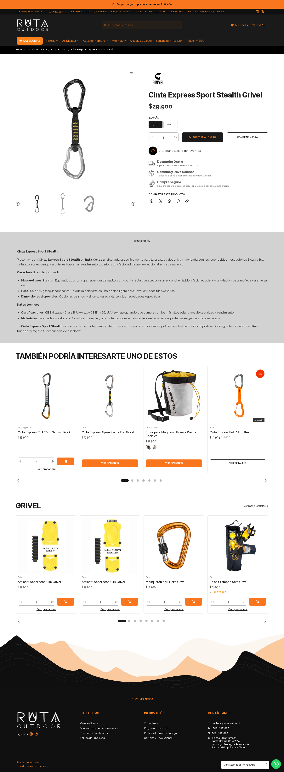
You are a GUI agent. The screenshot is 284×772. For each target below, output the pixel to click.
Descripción (142, 241)
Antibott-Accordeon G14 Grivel (103, 582)
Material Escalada (36, 49)
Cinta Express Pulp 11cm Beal (230, 432)
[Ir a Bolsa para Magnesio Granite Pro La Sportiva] (174, 396)
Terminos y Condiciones (94, 733)
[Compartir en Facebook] (152, 201)
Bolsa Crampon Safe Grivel (228, 582)
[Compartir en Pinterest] (178, 201)
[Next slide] (132, 203)
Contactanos (151, 723)
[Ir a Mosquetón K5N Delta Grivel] (174, 545)
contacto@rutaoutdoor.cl (29, 11)
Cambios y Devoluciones (158, 737)
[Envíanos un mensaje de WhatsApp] (276, 764)
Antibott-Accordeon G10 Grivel (39, 582)
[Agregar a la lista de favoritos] (21, 390)
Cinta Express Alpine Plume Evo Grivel (108, 432)
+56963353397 (55, 11)
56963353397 (220, 733)
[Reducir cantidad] (152, 137)
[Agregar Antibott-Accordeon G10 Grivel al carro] (65, 602)
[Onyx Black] (148, 447)
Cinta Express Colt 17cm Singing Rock (44, 432)
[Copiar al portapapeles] (187, 201)
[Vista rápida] (21, 399)
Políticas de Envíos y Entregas (161, 733)
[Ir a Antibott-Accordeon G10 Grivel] (46, 545)
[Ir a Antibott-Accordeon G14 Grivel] (110, 545)
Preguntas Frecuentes (156, 728)
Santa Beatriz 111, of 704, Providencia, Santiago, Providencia (100, 11)
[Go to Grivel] (158, 78)
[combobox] (142, 25)
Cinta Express (59, 49)
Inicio (19, 49)
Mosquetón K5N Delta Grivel (165, 582)
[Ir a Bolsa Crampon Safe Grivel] (238, 545)
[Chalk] (154, 447)
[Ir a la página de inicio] (33, 25)
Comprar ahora (46, 468)
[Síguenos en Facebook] (262, 12)
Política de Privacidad (92, 737)
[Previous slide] (18, 203)
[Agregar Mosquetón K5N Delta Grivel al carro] (193, 602)
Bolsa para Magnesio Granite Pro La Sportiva (171, 434)
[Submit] (179, 25)
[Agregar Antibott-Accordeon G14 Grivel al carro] (129, 602)
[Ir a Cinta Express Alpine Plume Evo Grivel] (110, 396)
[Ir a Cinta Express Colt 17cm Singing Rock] (46, 396)
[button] (30, 41)
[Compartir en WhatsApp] (169, 201)
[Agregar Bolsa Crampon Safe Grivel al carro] (257, 602)
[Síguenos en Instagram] (257, 12)
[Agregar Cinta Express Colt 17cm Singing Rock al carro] (65, 461)
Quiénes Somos (89, 723)
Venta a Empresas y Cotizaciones (99, 728)
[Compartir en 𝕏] (160, 201)
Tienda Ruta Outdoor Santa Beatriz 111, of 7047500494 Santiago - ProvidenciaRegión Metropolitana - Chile (230, 742)
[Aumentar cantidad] (175, 137)
